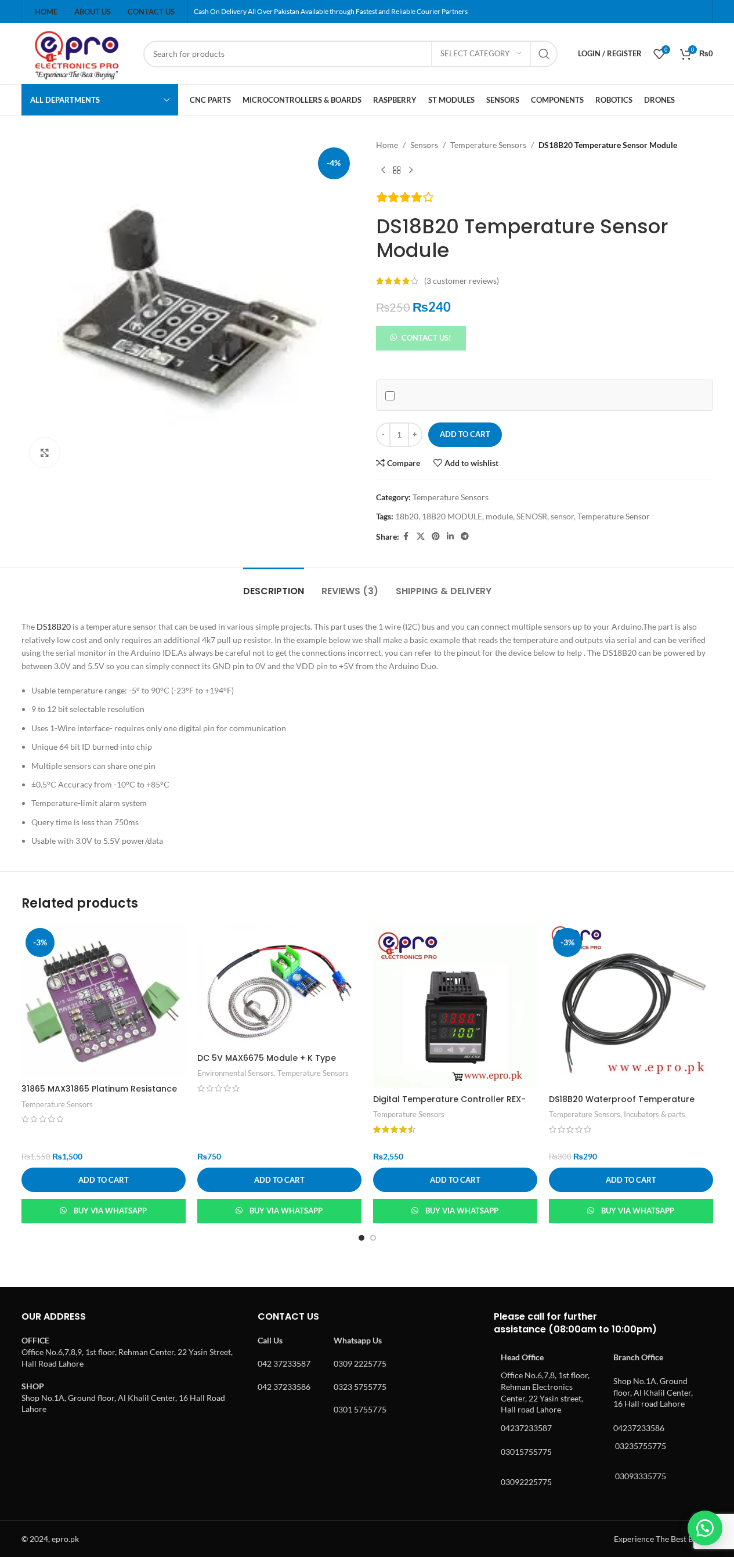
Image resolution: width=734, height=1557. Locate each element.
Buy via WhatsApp (110, 1210)
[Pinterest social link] (435, 536)
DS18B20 (53, 626)
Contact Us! (426, 337)
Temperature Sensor (613, 516)
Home (387, 145)
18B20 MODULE (452, 516)
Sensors (424, 145)
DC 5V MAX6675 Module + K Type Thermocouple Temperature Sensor (273, 1063)
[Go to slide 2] (373, 1238)
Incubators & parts (654, 1114)
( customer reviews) (461, 281)
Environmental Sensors (235, 1073)
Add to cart (465, 434)
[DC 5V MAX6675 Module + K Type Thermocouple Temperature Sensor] (279, 985)
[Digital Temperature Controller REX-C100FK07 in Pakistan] (455, 1006)
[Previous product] (383, 170)
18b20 (406, 516)
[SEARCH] (544, 54)
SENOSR (531, 516)
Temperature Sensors (488, 145)
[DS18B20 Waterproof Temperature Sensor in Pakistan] (631, 1006)
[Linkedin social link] (450, 536)
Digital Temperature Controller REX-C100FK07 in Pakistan (449, 1105)
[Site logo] (76, 52)
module (499, 516)
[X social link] (420, 536)
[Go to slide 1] (361, 1238)
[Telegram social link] (464, 536)
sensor (562, 516)
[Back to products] (397, 170)
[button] (421, 337)
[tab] (273, 585)
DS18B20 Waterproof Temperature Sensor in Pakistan (622, 1105)
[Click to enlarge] (44, 452)
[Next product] (411, 170)
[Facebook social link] (406, 536)
